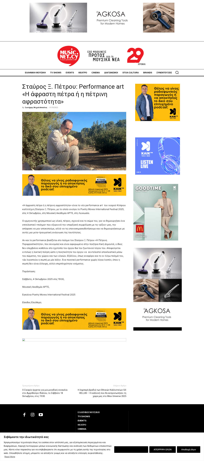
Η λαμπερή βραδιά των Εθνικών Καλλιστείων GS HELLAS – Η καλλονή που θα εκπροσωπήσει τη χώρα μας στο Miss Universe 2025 (102, 393)
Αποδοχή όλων (188, 449)
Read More (9, 456)
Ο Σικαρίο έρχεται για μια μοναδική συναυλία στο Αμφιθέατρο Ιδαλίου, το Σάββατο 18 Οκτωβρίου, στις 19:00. (44, 393)
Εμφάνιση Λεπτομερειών (131, 449)
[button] (177, 72)
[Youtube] (40, 415)
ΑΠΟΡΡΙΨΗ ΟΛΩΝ (162, 449)
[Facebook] (24, 415)
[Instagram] (32, 415)
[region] (102, 447)
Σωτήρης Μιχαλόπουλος (36, 107)
